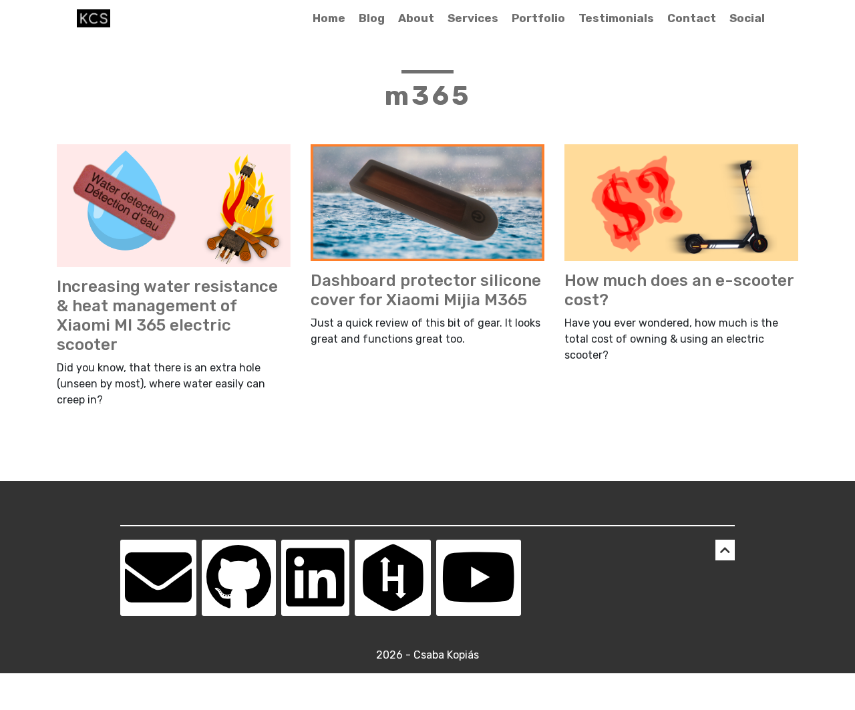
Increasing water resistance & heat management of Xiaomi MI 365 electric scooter (167, 315)
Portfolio (538, 18)
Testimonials (616, 18)
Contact (691, 18)
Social (747, 18)
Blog (372, 18)
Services (473, 18)
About (416, 18)
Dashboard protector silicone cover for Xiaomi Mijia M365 (426, 290)
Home (329, 18)
